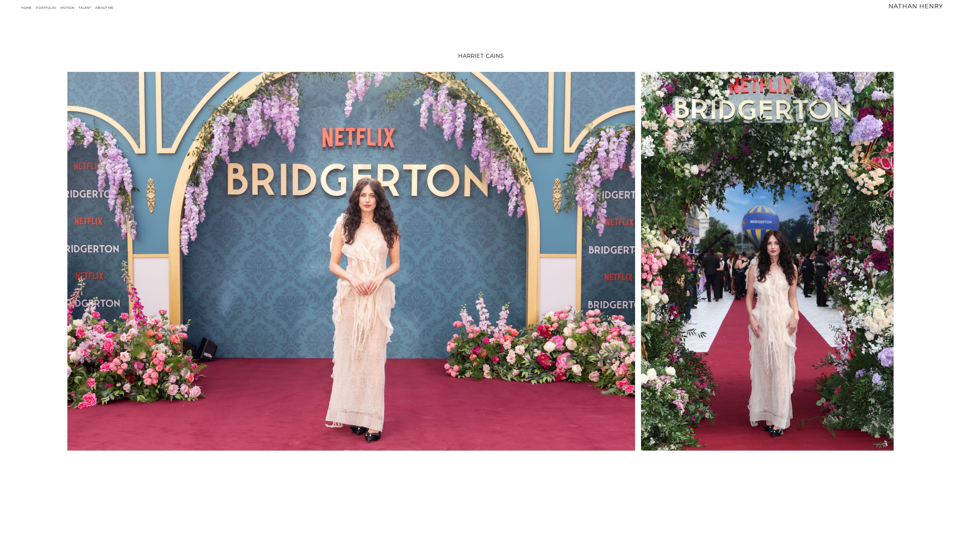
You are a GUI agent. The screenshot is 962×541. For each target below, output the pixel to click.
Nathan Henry (915, 6)
